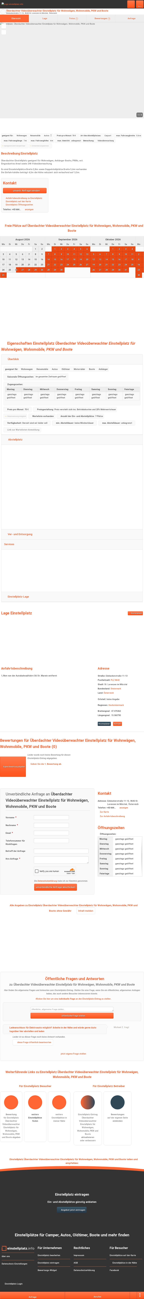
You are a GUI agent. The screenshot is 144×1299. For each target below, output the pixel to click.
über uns (6, 1256)
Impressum (79, 1255)
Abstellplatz (14, 439)
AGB (76, 1263)
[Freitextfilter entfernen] (131, 4)
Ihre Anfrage (12, 859)
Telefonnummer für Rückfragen (15, 842)
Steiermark (116, 689)
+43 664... (16, 209)
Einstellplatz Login (13, 1284)
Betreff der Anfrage (15, 851)
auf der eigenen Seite (117, 1117)
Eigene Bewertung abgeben (14, 767)
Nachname (11, 825)
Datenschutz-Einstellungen (14, 1264)
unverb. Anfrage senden (26, 190)
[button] (72, 70)
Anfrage (131, 18)
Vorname (10, 817)
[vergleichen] (3, 32)
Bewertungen (101, 18)
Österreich (109, 693)
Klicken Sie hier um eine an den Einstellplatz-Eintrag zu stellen (73, 999)
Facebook (114, 1270)
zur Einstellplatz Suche (3, 11)
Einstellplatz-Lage (18, 596)
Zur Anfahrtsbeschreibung (112, 816)
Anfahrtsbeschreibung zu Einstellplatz (23, 198)
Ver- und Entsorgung (19, 534)
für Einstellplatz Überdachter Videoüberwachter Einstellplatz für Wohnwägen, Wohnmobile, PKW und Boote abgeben (11, 1125)
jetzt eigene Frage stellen (73, 1053)
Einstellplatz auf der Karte (18, 201)
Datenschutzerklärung (47, 881)
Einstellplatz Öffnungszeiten (19, 205)
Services (9, 544)
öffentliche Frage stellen (73, 1016)
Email (8, 833)
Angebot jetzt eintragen (72, 1210)
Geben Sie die (46, 764)
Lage (44, 18)
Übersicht (16, 18)
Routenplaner (136, 613)
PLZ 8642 (115, 680)
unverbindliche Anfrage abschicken (55, 887)
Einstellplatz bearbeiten (49, 1255)
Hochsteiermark (116, 705)
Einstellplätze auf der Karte (123, 1255)
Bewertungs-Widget (47, 1270)
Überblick (13, 359)
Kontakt (117, 724)
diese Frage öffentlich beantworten (34, 1042)
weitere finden (35, 1117)
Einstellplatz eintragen (48, 1263)
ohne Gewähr (64, 910)
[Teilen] (133, 1295)
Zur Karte (104, 812)
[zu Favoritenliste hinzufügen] (3, 26)
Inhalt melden (85, 910)
